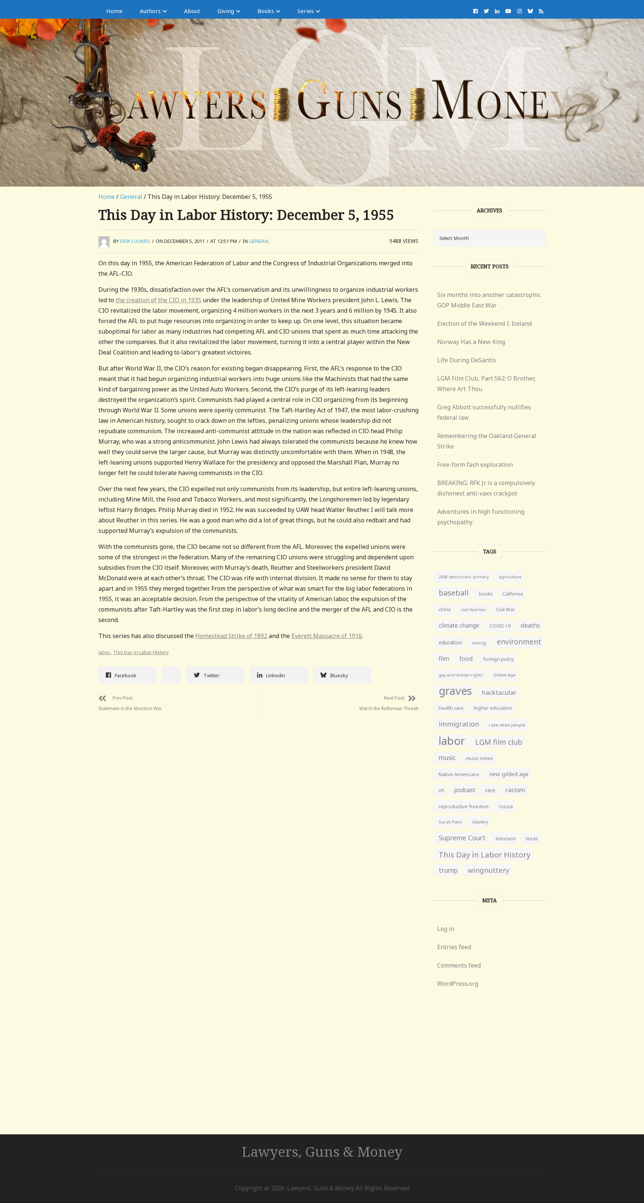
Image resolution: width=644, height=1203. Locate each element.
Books (266, 11)
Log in (445, 929)
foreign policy (498, 659)
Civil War (505, 609)
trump (448, 870)
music (447, 757)
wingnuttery (488, 870)
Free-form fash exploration (475, 464)
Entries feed (454, 947)
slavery (480, 822)
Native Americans (459, 774)
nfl (441, 790)
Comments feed (459, 965)
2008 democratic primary (464, 576)
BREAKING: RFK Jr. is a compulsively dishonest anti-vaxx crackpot (486, 488)
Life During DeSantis (466, 360)
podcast (464, 790)
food (466, 658)
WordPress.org (457, 983)
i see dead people (507, 725)
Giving (225, 11)
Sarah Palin (450, 822)
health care (451, 708)
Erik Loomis (135, 241)
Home (114, 11)
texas (532, 838)
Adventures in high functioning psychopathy (480, 516)
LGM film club (498, 742)
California (512, 594)
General (131, 197)
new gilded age (508, 774)
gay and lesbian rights (461, 675)
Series (305, 11)
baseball (454, 592)
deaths (530, 625)
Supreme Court (462, 837)
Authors (150, 11)
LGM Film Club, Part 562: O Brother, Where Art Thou (486, 383)
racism (515, 789)
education (450, 642)
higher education (493, 708)
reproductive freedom (464, 806)
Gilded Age (504, 675)
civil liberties (473, 609)
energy (479, 643)
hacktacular (499, 692)
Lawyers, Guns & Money (322, 1151)
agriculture (510, 576)
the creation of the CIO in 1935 (158, 300)
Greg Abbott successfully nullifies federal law (484, 412)
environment (519, 642)
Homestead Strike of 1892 (231, 636)
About (192, 11)
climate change (459, 625)
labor (104, 652)
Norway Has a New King (471, 342)
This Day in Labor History (141, 652)
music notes (479, 758)
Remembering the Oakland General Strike (486, 441)
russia (506, 806)
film (444, 658)
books (485, 594)
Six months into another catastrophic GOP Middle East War (489, 300)
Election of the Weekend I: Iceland (484, 323)
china (445, 609)
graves (455, 691)
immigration (459, 723)
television (506, 838)
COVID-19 (500, 626)
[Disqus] (258, 811)
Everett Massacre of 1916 (326, 636)
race (490, 790)
